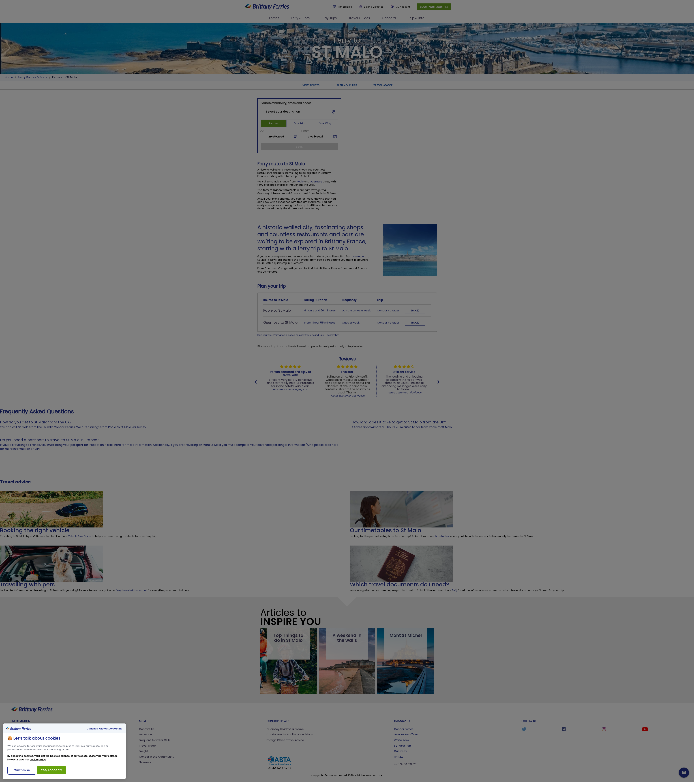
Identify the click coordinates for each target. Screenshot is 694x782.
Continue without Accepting (105, 728)
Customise (22, 770)
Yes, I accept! (51, 770)
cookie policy (38, 759)
